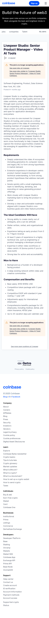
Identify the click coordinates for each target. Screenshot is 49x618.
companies (13, 31)
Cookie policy (30, 369)
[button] (46, 3)
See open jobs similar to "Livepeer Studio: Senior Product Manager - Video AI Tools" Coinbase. (25, 73)
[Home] (8, 3)
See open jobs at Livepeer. (20, 68)
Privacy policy (19, 369)
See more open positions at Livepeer (24, 346)
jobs (3, 31)
